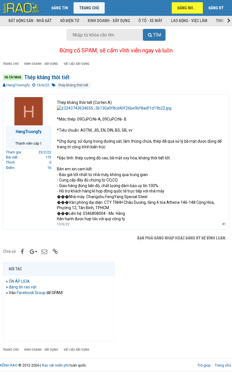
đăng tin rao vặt (22, 287)
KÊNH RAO (9, 365)
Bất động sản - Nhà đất (30, 20)
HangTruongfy (18, 85)
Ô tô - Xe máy (150, 20)
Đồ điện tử (69, 20)
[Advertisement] (173, 301)
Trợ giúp (204, 365)
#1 (224, 224)
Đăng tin (59, 8)
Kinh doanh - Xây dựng (109, 20)
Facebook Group (31, 292)
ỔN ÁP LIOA (19, 281)
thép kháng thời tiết (73, 85)
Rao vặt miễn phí (55, 365)
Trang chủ (89, 8)
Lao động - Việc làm (189, 20)
